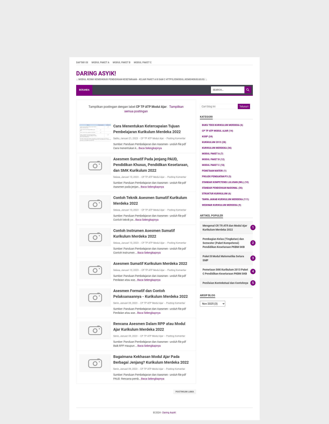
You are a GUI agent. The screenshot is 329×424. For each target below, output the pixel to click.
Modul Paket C (143, 62)
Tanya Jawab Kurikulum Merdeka (225, 199)
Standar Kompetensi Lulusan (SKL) (225, 182)
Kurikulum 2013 (214, 142)
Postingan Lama (185, 391)
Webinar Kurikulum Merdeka (221, 205)
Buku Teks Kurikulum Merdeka (222, 125)
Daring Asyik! (96, 73)
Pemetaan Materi (214, 170)
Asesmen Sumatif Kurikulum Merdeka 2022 (150, 263)
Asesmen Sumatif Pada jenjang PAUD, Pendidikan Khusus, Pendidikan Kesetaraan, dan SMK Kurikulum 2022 (150, 165)
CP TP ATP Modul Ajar (152, 138)
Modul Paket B (121, 62)
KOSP (207, 136)
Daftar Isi (82, 62)
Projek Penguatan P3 (216, 176)
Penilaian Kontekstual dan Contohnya (225, 282)
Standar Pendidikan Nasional (222, 188)
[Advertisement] (114, 26)
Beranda (84, 90)
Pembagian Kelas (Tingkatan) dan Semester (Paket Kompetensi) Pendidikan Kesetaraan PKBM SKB (224, 242)
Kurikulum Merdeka (217, 148)
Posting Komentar (176, 138)
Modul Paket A (100, 62)
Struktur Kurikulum (216, 193)
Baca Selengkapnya (150, 148)
